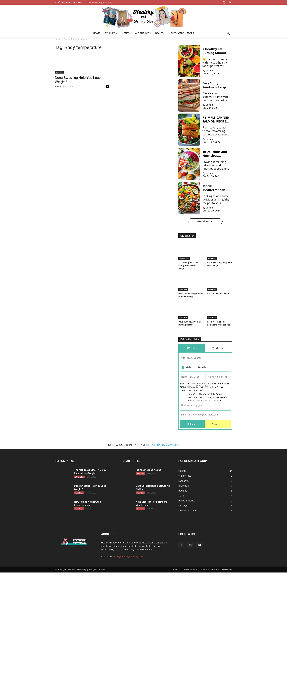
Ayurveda (111, 33)
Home (96, 33)
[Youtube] (229, 2)
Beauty (159, 33)
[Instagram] (224, 2)
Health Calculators (181, 33)
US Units (192, 348)
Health (126, 33)
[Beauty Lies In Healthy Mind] (143, 17)
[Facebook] (218, 2)
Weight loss (143, 33)
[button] (228, 33)
